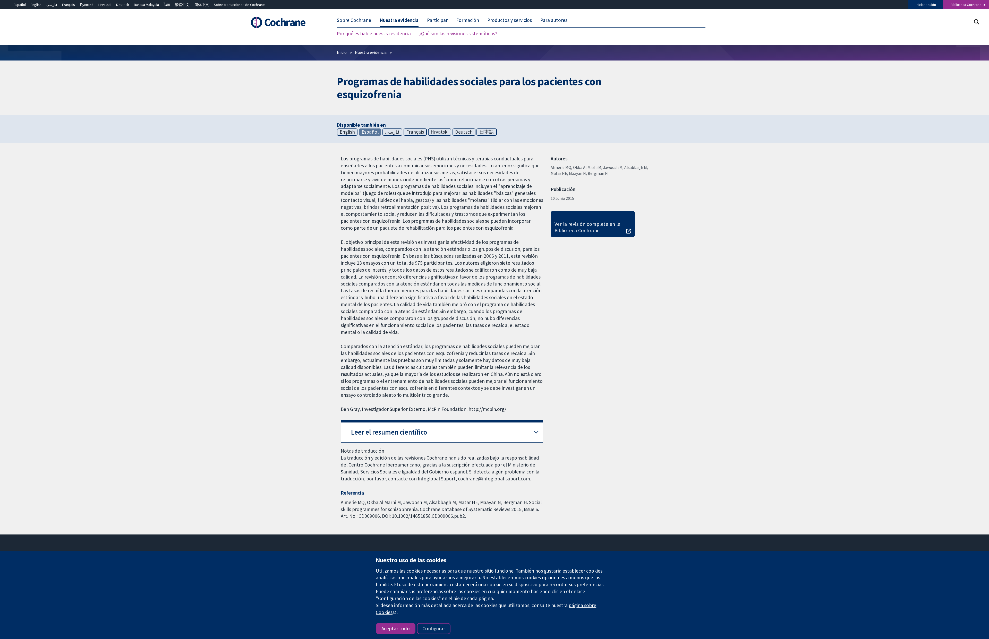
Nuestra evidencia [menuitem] (399, 20)
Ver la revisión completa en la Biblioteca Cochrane (587, 227)
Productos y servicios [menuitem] (509, 20)
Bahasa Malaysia (146, 4)
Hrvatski (104, 4)
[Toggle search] (976, 21)
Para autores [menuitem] (553, 20)
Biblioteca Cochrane (966, 4)
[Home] (285, 22)
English (36, 4)
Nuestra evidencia (371, 52)
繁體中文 (182, 4)
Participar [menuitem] (437, 20)
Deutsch (122, 4)
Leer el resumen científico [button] (389, 432)
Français (68, 4)
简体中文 (201, 4)
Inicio (342, 52)
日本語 (486, 132)
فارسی (51, 4)
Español (20, 4)
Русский (86, 4)
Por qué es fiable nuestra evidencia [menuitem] (374, 33)
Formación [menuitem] (467, 20)
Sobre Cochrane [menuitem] (354, 20)
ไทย (167, 4)
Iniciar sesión (926, 4)
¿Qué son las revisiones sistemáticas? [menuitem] (458, 33)
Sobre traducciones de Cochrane (239, 4)
